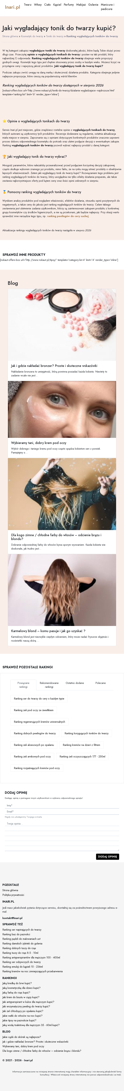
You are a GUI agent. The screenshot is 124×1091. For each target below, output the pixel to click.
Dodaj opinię (107, 856)
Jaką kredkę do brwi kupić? (17, 983)
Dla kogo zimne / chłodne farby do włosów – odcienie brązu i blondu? (41, 1051)
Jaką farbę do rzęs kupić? (16, 992)
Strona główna (10, 36)
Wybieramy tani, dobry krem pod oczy (23, 1046)
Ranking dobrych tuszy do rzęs (19, 948)
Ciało (47, 5)
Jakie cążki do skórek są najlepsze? (21, 1037)
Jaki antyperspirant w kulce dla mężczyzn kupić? (28, 1002)
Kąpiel (57, 5)
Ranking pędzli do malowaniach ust (21, 939)
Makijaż (81, 5)
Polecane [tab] (100, 683)
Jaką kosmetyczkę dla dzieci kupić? (21, 988)
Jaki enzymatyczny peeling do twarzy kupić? (26, 1006)
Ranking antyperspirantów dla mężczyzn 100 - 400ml (31, 957)
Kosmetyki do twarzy (32, 36)
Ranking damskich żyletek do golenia (22, 943)
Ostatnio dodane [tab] (75, 683)
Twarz (27, 5)
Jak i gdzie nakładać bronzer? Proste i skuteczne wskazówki (35, 1042)
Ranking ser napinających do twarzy (21, 930)
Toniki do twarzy (54, 36)
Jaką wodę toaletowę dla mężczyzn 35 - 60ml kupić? (31, 1025)
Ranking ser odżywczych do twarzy (21, 962)
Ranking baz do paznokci (16, 934)
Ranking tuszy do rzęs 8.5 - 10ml (20, 953)
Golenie (93, 5)
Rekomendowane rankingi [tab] (49, 685)
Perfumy (69, 5)
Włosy (38, 5)
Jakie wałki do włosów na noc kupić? (22, 1016)
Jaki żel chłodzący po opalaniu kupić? (22, 1011)
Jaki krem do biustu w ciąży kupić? (20, 997)
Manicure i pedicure (107, 7)
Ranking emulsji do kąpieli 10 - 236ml (22, 967)
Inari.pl (12, 7)
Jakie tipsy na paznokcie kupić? (19, 1020)
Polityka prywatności (13, 895)
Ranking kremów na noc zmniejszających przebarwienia (32, 971)
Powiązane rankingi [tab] (23, 685)
